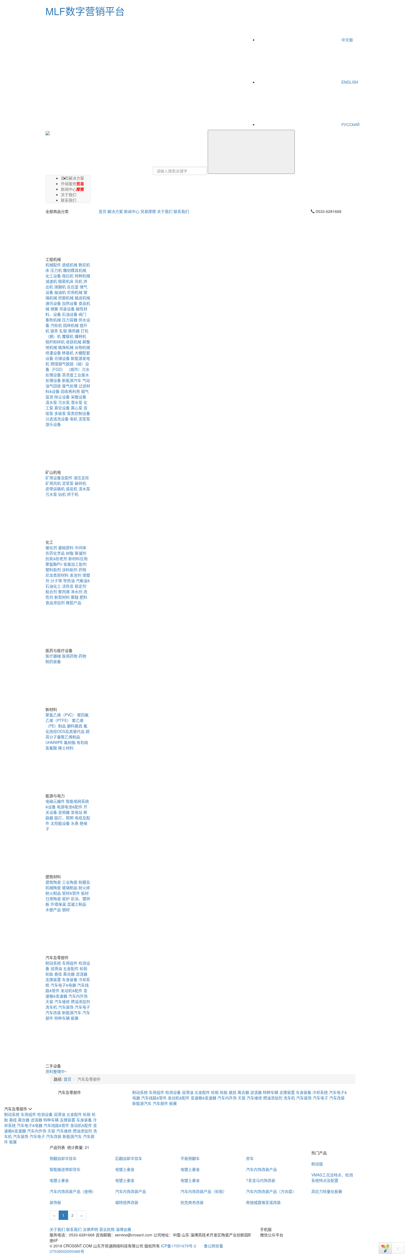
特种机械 (82, 275)
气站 (86, 380)
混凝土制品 (76, 904)
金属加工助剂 (75, 564)
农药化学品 (55, 553)
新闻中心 (131, 211)
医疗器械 (53, 656)
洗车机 (51, 1007)
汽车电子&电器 (63, 985)
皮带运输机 (55, 488)
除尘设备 (62, 396)
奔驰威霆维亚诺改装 (263, 1202)
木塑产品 (53, 909)
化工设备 (53, 275)
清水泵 (51, 402)
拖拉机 (68, 275)
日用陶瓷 (53, 898)
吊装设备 (67, 308)
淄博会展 (123, 1229)
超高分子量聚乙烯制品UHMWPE (67, 737)
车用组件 (69, 963)
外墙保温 (58, 904)
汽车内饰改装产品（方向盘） (271, 1191)
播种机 (80, 336)
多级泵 (60, 413)
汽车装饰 (66, 1007)
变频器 (64, 812)
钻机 (62, 494)
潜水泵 (76, 402)
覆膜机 (68, 336)
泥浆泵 (84, 418)
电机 (73, 418)
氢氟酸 (51, 748)
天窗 (49, 1001)
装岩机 (71, 488)
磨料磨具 (74, 726)
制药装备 (53, 661)
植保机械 (66, 347)
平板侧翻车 (190, 1158)
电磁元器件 (55, 801)
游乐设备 (53, 424)
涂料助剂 (69, 569)
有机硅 (82, 742)
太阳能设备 (60, 823)
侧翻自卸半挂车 (63, 1158)
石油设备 (69, 314)
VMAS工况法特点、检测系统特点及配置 (332, 1177)
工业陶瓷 (69, 882)
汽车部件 (160, 1103)
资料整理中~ (56, 1071)
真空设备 (62, 407)
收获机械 (73, 341)
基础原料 (66, 547)
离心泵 (76, 407)
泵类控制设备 (78, 413)
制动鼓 (317, 1164)
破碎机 (80, 483)
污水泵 (64, 402)
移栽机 (68, 352)
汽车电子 (82, 1007)
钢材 (66, 909)
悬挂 (58, 974)
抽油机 (60, 292)
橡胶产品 (73, 602)
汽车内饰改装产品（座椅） (73, 1191)
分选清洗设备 (57, 418)
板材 (85, 893)
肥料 (83, 597)
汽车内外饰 (78, 996)
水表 (75, 823)
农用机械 (74, 292)
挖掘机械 (66, 297)
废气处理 (69, 385)
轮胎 (49, 974)
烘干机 (73, 494)
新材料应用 (78, 558)
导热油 (69, 580)
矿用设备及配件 (58, 477)
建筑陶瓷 (53, 882)
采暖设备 (78, 396)
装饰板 (55, 1202)
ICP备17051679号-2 (178, 1245)
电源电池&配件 (69, 806)
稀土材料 (66, 748)
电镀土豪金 (124, 1169)
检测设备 (173, 1092)
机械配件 (53, 264)
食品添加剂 (55, 602)
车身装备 (69, 979)
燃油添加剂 (80, 1001)
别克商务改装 (192, 1202)
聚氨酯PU (53, 564)
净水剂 (76, 591)
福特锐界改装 (126, 1202)
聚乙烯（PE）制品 (64, 723)
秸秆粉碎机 (55, 341)
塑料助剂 (53, 569)
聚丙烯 (64, 591)
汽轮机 (56, 325)
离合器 (69, 974)
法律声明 (90, 1229)
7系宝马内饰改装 (260, 1180)
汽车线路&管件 (154, 1097)
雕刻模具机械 (74, 270)
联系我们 (68, 200)
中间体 (80, 547)
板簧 (75, 1018)
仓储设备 (62, 358)
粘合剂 (51, 591)
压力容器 (69, 319)
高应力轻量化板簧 (326, 1191)
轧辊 (63, 330)
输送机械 (82, 297)
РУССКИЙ (350, 124)
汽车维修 (62, 1001)
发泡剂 (75, 575)
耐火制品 (53, 893)
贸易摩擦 (80, 186)
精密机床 (66, 281)
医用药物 (69, 656)
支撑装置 (53, 979)
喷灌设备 (53, 352)
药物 (82, 569)
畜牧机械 (53, 319)
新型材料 (62, 597)
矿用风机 (53, 483)
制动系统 (53, 963)
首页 (102, 211)
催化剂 (51, 547)
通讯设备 (53, 303)
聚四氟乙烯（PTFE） (67, 717)
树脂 (70, 553)
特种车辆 (62, 1018)
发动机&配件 (71, 990)
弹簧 (54, 308)
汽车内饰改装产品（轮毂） (203, 1191)
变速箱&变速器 (66, 993)
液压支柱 (81, 477)
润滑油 (56, 968)
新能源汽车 (71, 380)
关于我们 (164, 211)
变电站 (76, 812)
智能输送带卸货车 (65, 1169)
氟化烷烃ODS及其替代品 (66, 728)
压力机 (56, 270)
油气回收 (53, 385)
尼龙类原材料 (57, 575)
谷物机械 (82, 347)
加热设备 (69, 303)
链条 (54, 330)
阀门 (82, 314)
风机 (78, 281)
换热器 (74, 330)
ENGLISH (349, 82)
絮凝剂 (80, 553)
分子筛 (56, 580)
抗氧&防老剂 (56, 558)
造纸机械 (69, 264)
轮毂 (83, 968)
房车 (250, 1158)
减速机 (51, 281)
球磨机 (60, 286)
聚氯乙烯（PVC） (60, 715)
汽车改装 (53, 1012)
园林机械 (71, 325)
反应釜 (73, 286)
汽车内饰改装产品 (261, 1169)
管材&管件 (71, 893)
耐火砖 (84, 887)
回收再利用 (70, 391)
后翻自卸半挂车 (128, 1158)
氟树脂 (69, 742)
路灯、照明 (64, 817)
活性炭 (68, 586)
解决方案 (76, 178)
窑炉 (66, 898)
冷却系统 (320, 1092)
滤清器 (81, 974)
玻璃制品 (69, 887)
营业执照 (107, 1229)
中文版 (346, 39)
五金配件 (71, 968)
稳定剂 (80, 586)
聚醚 (75, 597)
